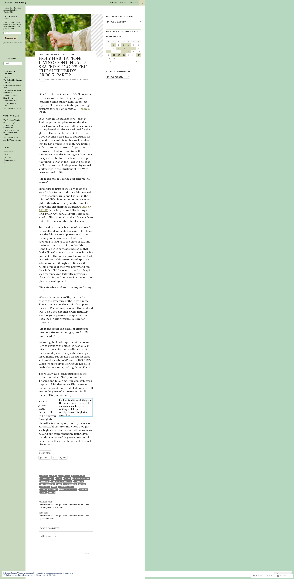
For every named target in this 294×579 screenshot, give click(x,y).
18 (128, 52)
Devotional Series (48, 54)
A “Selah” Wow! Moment (12, 140)
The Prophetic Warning (11, 120)
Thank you (7, 77)
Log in (5, 154)
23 (119, 55)
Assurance (64, 476)
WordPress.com (9, 163)
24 (124, 55)
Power (82, 484)
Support (83, 489)
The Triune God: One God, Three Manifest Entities (11, 132)
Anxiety (44, 476)
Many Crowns (8, 98)
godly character (81, 478)
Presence (45, 487)
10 (124, 48)
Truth (52, 492)
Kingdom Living (47, 484)
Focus (67, 478)
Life (59, 484)
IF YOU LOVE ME (10, 101)
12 (133, 48)
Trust (43, 492)
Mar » (138, 62)
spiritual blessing (49, 489)
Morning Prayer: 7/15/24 (12, 108)
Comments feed (8, 160)
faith (59, 478)
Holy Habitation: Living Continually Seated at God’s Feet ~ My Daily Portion (64, 516)
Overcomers (70, 484)
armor (54, 476)
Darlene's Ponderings (15, 2)
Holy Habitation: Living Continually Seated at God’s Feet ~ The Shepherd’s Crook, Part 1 (64, 505)
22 (114, 55)
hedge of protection (61, 481)
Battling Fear (8, 83)
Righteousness (66, 487)
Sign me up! (11, 38)
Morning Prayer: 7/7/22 (11, 137)
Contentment (47, 478)
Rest (54, 487)
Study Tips (133, 3)
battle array (78, 476)
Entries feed (7, 157)
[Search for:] (12, 63)
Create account (8, 152)
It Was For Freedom (10, 95)
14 (109, 52)
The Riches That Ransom (12, 80)
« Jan (109, 62)
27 (139, 55)
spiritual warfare (68, 489)
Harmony (45, 481)
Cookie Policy (52, 575)
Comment (85, 553)
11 (128, 48)
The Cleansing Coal (10, 123)
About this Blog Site (117, 3)
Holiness (79, 481)
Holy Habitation (66, 54)
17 (123, 52)
